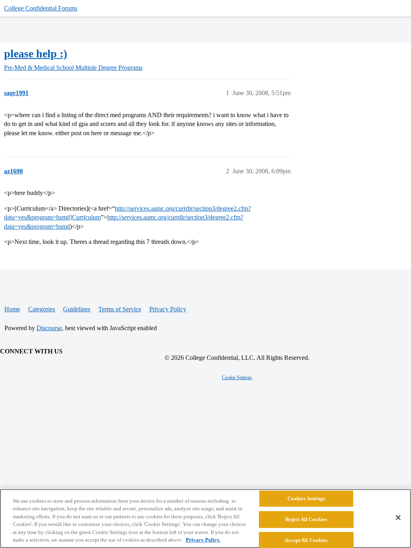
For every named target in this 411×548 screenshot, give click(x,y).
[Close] (398, 517)
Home (12, 309)
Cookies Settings (306, 499)
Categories (41, 309)
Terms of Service (119, 309)
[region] (205, 518)
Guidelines (76, 309)
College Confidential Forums (40, 8)
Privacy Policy (167, 309)
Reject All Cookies (306, 519)
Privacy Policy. (203, 540)
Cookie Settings (237, 377)
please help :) (35, 53)
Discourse (49, 328)
